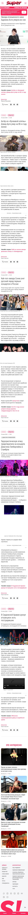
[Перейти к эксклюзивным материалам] (14, 8)
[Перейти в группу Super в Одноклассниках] (14, 893)
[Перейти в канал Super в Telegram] (11, 893)
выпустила (16, 401)
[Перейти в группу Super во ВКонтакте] (7, 893)
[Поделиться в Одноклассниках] (17, 104)
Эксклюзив (23, 913)
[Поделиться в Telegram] (14, 104)
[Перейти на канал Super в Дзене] (18, 893)
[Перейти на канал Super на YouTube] (22, 893)
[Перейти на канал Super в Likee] (7, 897)
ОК (24, 12)
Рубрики (14, 913)
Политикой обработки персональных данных (9, 12)
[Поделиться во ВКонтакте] (10, 104)
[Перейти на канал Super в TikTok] (4, 897)
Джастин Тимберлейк (9, 437)
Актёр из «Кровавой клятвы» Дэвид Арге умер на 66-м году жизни (13, 92)
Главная (5, 913)
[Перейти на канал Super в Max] (4, 893)
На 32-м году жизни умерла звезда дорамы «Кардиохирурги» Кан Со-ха (12, 409)
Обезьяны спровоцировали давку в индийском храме (12, 718)
